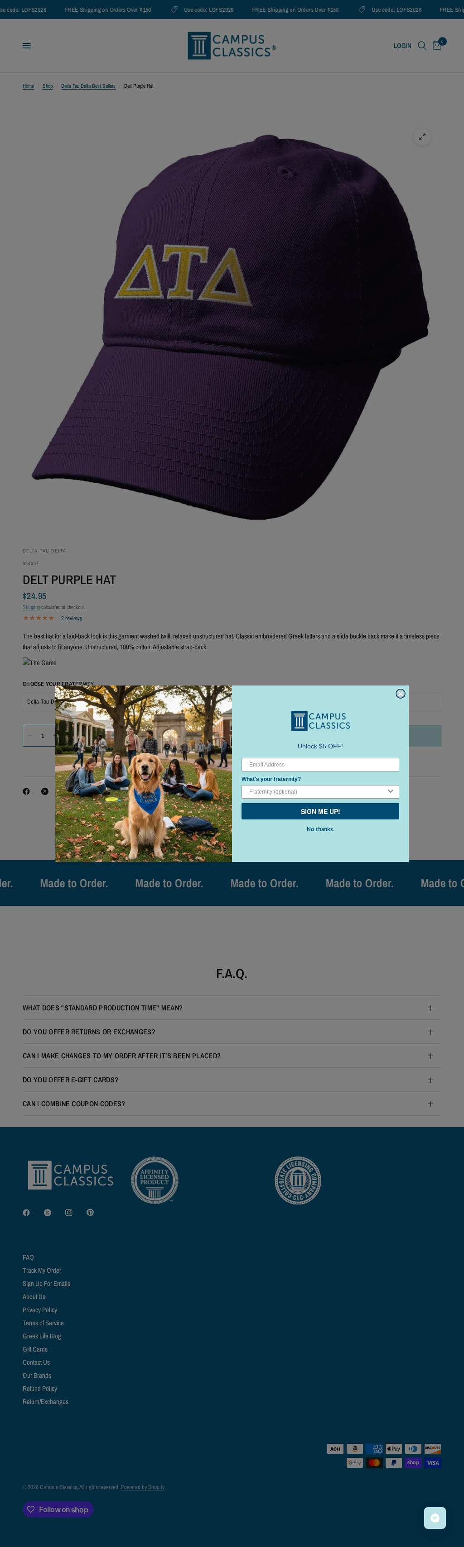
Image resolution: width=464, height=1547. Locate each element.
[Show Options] (390, 791)
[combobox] (317, 791)
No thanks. (320, 829)
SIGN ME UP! (320, 811)
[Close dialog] (400, 693)
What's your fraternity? (271, 779)
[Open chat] (435, 1518)
